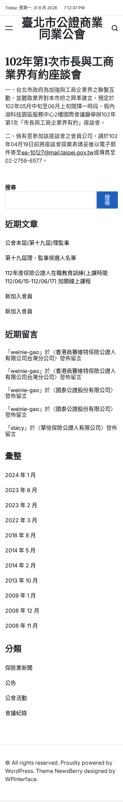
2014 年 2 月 (20, 565)
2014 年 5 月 (20, 550)
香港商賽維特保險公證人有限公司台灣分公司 (60, 355)
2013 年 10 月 (21, 580)
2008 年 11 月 (21, 625)
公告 (10, 682)
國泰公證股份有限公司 (83, 390)
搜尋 (10, 187)
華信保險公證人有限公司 (71, 427)
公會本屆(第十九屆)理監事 (37, 242)
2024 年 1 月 (20, 475)
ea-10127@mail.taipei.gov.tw (58, 152)
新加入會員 (18, 296)
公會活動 (16, 697)
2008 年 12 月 (22, 610)
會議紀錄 (16, 713)
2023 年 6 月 (21, 490)
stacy (17, 427)
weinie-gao (25, 352)
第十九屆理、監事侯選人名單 (40, 257)
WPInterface (21, 779)
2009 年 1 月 (20, 595)
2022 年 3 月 (21, 520)
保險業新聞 (18, 667)
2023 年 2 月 (21, 505)
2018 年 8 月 (20, 535)
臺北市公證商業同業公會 (62, 27)
